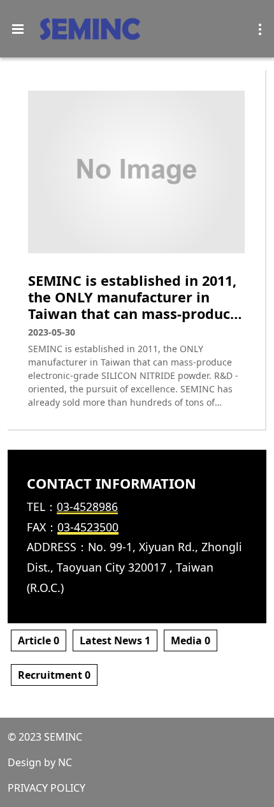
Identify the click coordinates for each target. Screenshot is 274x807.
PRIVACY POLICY (46, 788)
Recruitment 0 (54, 675)
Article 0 (38, 640)
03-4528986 (87, 506)
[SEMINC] (90, 29)
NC (65, 762)
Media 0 (190, 640)
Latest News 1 (115, 640)
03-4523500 (88, 527)
